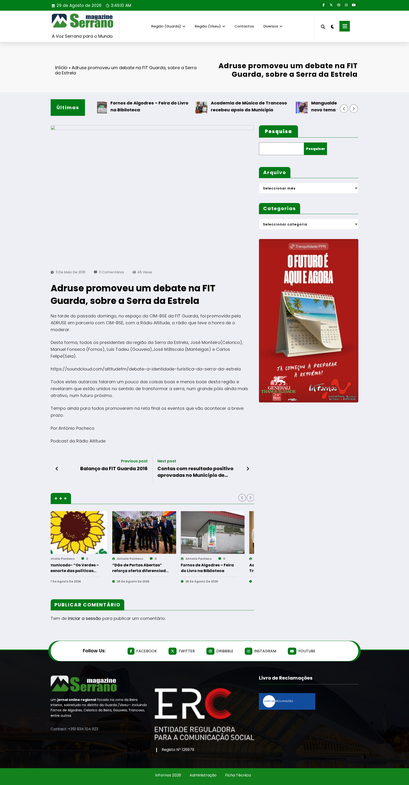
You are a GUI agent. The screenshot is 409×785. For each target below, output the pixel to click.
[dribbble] (339, 5)
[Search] (323, 26)
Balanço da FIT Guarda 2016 (114, 468)
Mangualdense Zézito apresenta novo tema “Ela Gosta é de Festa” (327, 106)
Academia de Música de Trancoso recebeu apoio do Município (227, 106)
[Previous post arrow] (56, 469)
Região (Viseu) (208, 26)
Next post (166, 461)
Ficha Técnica (238, 775)
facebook (146, 651)
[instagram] (346, 5)
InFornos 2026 (168, 775)
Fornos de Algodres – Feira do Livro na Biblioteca (127, 106)
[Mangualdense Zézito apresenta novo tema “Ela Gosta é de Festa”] (228, 532)
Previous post (134, 461)
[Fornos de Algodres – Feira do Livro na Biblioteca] (91, 532)
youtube (307, 651)
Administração (203, 775)
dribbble (224, 651)
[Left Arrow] (344, 109)
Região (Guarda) (166, 26)
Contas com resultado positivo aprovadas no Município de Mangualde (195, 472)
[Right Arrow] (354, 109)
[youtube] (354, 5)
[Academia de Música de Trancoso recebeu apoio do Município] (159, 532)
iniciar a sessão (84, 618)
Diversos (270, 26)
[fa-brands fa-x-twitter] (331, 5)
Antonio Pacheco (76, 559)
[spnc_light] (332, 26)
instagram (265, 651)
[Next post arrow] (247, 469)
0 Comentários (111, 272)
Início (61, 67)
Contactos (244, 26)
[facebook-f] (323, 5)
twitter (186, 651)
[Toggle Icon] (344, 26)
